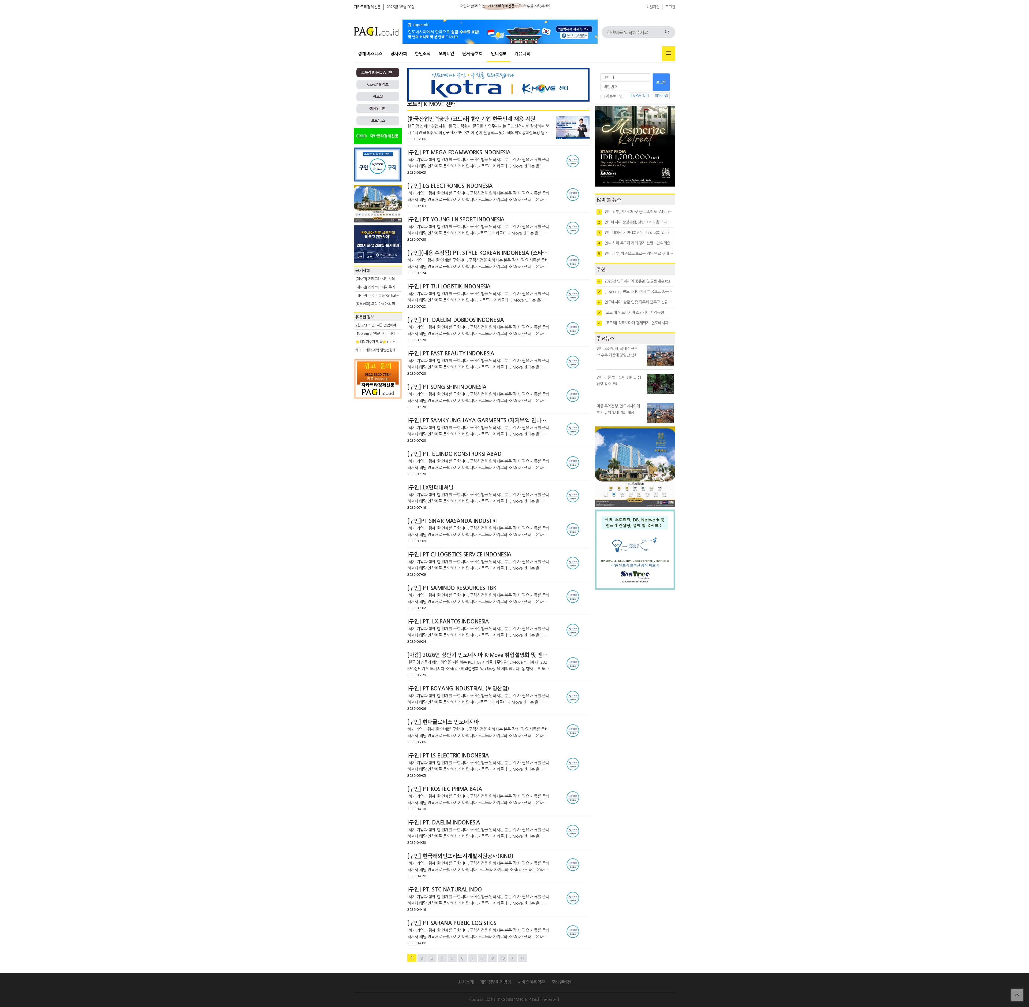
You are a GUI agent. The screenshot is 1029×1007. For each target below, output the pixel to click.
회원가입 (652, 7)
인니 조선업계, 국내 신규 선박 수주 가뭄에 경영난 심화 (617, 352)
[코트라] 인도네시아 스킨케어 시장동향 (631, 312)
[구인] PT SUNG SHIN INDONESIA (446, 387)
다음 (512, 958)
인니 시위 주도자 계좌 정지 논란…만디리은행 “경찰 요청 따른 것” (636, 243)
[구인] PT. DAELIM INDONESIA (443, 822)
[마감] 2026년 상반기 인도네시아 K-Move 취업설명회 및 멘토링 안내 (485, 655)
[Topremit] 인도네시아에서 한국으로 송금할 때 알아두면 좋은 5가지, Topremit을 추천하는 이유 (636, 291)
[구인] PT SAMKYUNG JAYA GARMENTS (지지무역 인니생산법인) (485, 420)
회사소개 (466, 982)
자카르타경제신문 (367, 7)
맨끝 (522, 958)
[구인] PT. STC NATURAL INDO (444, 889)
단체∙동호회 (472, 54)
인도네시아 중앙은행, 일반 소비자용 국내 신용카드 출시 (636, 222)
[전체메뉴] (668, 53)
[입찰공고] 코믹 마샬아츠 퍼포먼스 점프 (383, 304)
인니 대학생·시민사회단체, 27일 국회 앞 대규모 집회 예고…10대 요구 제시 (636, 233)
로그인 (670, 7)
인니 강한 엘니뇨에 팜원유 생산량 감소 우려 (618, 381)
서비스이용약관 (531, 982)
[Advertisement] (378, 450)
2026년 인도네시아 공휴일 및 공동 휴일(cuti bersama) (636, 281)
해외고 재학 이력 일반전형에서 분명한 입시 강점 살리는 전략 (398, 350)
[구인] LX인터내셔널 (430, 487)
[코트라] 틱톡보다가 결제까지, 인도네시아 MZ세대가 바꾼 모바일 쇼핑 (636, 323)
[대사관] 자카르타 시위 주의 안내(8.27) (383, 279)
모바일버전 (561, 982)
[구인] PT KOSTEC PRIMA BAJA (444, 789)
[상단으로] (1017, 995)
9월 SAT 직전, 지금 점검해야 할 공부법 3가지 (387, 325)
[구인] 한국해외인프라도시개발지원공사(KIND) (460, 856)
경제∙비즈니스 (370, 54)
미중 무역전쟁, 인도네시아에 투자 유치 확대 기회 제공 (618, 409)
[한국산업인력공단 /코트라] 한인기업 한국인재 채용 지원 (471, 119)
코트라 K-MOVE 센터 (377, 72)
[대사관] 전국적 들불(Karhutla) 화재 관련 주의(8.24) (393, 295)
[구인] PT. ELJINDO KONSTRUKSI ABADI (454, 454)
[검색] (667, 32)
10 (502, 958)
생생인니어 (377, 108)
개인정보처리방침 (495, 982)
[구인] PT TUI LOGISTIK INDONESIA (449, 286)
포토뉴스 (378, 120)
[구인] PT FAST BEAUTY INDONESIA (450, 353)
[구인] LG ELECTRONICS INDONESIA (450, 186)
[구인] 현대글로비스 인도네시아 (443, 722)
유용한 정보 (365, 317)
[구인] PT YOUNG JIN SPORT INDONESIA (456, 219)
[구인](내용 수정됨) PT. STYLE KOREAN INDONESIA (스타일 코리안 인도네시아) (499, 253)
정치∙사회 (398, 54)
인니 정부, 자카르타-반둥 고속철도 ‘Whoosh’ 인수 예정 (636, 212)
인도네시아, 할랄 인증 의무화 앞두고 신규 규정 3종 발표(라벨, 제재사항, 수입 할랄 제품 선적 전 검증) (636, 302)
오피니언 (446, 54)
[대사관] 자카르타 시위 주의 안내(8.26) (383, 287)
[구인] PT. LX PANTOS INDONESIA (448, 621)
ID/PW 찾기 (640, 96)
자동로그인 (614, 96)
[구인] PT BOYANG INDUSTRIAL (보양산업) (458, 688)
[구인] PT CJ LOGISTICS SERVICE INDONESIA (459, 554)
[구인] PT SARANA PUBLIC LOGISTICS (451, 923)
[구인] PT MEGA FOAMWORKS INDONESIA (458, 152)
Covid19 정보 (378, 84)
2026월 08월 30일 (400, 7)
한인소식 (422, 54)
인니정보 (498, 54)
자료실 (378, 96)
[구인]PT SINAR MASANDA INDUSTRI (451, 521)
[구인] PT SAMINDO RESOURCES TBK (451, 588)
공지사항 (362, 271)
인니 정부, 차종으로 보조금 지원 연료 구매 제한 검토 (636, 253)
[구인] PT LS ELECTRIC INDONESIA (448, 755)
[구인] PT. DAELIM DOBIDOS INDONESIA (455, 320)
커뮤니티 (522, 54)
